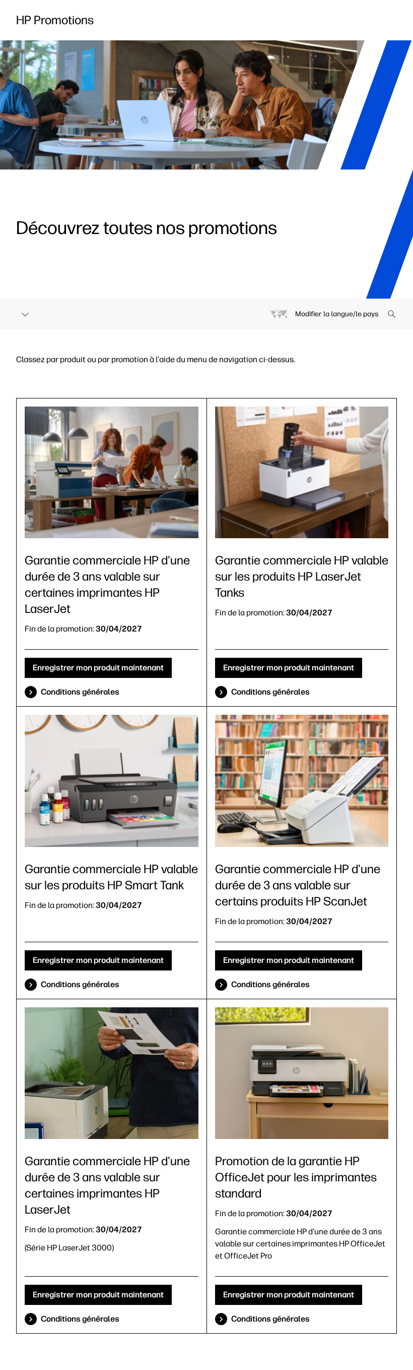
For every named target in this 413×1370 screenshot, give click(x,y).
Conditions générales (80, 692)
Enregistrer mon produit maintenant (98, 667)
